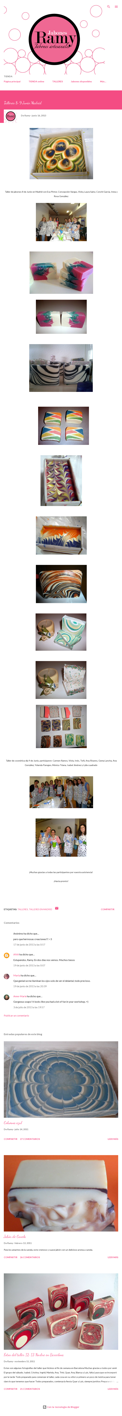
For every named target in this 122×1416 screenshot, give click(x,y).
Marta (16, 975)
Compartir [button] (107, 909)
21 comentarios (30, 1389)
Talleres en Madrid (40, 909)
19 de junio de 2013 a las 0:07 (29, 965)
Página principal (12, 81)
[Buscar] (109, 6)
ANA (16, 954)
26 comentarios (30, 1257)
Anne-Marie (20, 996)
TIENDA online (36, 81)
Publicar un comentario (16, 1015)
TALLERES (57, 81)
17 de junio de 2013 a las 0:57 (29, 944)
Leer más (113, 1139)
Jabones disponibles (81, 81)
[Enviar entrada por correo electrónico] (57, 909)
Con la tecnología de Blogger (63, 1407)
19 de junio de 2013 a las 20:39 (30, 986)
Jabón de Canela (15, 1236)
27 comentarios (30, 1139)
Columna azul (13, 1122)
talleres (22, 909)
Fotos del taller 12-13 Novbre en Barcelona (34, 1354)
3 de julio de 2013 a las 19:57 (28, 1007)
